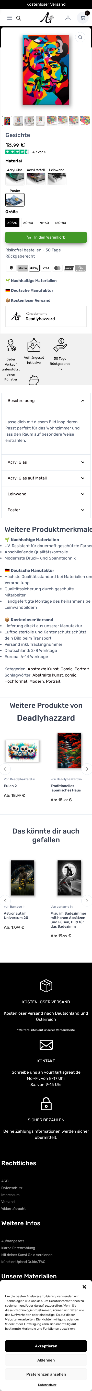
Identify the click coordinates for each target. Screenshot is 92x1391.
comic (70, 675)
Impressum (10, 1195)
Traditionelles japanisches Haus (66, 788)
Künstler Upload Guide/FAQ (23, 1262)
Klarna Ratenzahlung (18, 1248)
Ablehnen (46, 1360)
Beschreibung (21, 400)
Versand (8, 1202)
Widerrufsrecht (13, 1209)
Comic (67, 669)
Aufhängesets (12, 1241)
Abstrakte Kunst (43, 669)
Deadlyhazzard (21, 779)
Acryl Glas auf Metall (27, 478)
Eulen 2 (10, 786)
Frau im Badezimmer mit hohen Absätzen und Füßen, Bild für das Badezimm (68, 919)
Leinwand (17, 494)
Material (13, 161)
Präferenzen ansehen (46, 1374)
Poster (14, 509)
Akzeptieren (46, 1346)
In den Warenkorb (49, 237)
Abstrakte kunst (47, 675)
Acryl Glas (17, 462)
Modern (36, 681)
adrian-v (63, 906)
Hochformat (16, 681)
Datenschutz (47, 1385)
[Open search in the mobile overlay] (18, 18)
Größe (11, 211)
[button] (84, 1286)
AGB (4, 1181)
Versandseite (65, 1030)
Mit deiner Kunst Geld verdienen (26, 1255)
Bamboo (16, 906)
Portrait (82, 669)
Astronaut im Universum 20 (16, 915)
